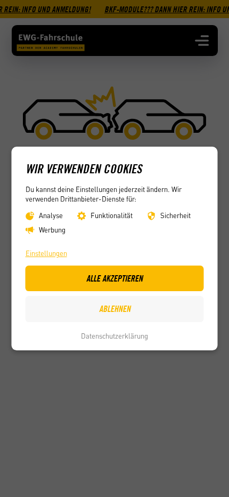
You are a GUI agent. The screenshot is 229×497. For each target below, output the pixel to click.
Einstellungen (46, 253)
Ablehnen (114, 308)
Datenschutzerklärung (114, 335)
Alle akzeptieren (114, 278)
